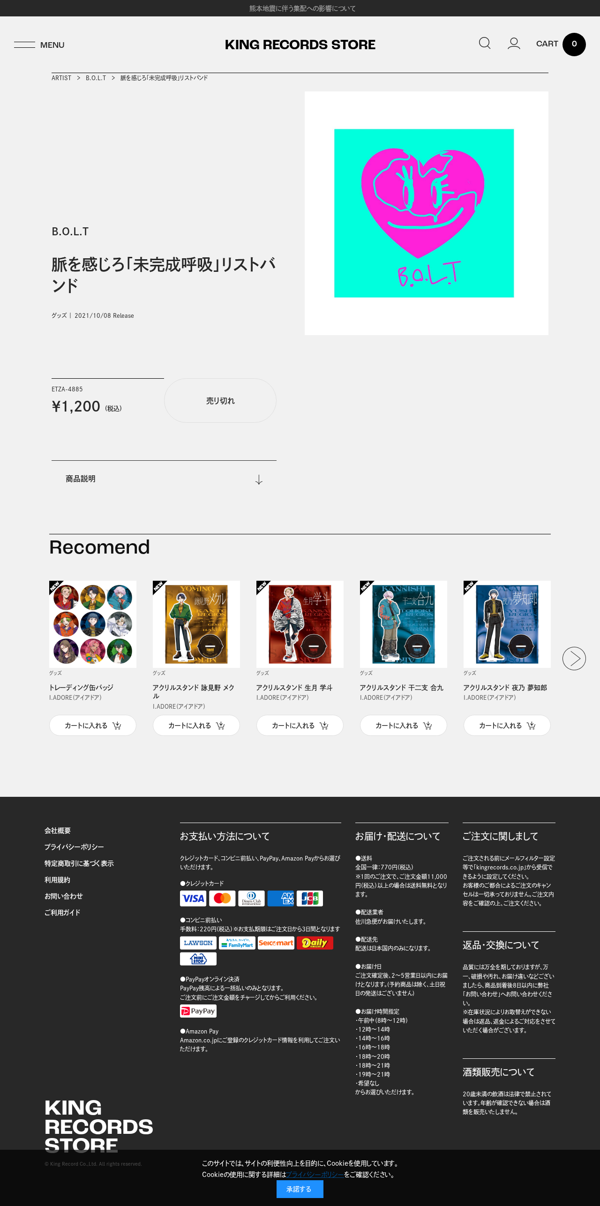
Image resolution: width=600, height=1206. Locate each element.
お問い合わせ (64, 896)
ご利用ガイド (62, 912)
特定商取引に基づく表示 (79, 863)
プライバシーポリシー (74, 847)
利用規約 (57, 879)
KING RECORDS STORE (300, 46)
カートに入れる (86, 725)
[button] (574, 658)
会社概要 (58, 830)
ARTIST (61, 78)
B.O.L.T (96, 78)
